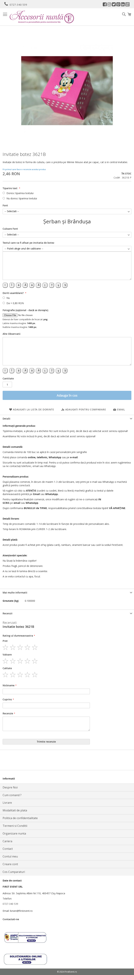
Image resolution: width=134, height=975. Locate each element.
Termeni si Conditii (15, 826)
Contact (8, 849)
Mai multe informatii (15, 592)
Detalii (6, 418)
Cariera (7, 841)
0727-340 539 (18, 4)
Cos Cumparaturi (14, 872)
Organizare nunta (14, 833)
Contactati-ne (11, 919)
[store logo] (42, 17)
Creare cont (10, 864)
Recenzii (7, 613)
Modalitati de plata (15, 810)
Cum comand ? (12, 795)
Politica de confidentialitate (20, 818)
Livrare (7, 803)
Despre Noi (10, 787)
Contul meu (10, 856)
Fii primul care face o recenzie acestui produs (24, 169)
